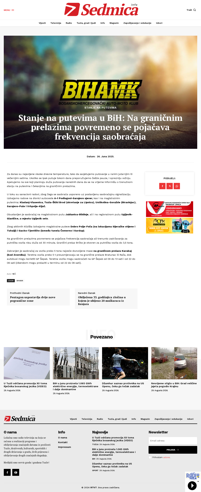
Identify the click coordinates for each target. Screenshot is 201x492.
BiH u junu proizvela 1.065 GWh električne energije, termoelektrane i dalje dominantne (75, 386)
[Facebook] (162, 186)
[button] (192, 10)
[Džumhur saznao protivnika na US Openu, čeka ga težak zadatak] (125, 363)
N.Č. (14, 274)
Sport (95, 470)
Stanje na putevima (100, 107)
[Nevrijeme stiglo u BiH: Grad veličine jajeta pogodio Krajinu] (174, 363)
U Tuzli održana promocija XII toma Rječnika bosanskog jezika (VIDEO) (25, 385)
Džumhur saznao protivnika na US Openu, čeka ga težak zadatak (123, 385)
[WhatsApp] (177, 186)
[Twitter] (169, 186)
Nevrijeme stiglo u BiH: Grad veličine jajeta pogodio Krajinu (174, 385)
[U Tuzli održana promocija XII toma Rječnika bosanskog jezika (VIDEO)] (27, 363)
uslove (166, 457)
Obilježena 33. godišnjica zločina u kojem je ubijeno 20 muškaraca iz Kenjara (102, 301)
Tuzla (95, 444)
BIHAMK (20, 280)
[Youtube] (15, 472)
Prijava (171, 450)
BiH (93, 459)
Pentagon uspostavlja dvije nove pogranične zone (32, 299)
